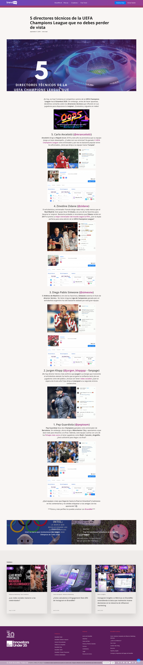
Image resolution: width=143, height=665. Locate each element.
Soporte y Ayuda (114, 650)
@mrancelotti (82, 134)
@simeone (86, 292)
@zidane (83, 206)
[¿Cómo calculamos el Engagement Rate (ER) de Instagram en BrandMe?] (71, 589)
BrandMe (88, 509)
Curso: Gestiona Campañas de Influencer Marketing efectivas (122, 637)
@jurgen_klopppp (75, 370)
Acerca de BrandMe (87, 636)
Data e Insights (102, 594)
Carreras (85, 646)
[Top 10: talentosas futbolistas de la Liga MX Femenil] (104, 532)
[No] (141, 663)
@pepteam (82, 424)
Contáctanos (86, 649)
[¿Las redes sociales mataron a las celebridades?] (27, 589)
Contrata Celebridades (60, 654)
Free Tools (113, 643)
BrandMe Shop (58, 647)
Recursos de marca (87, 654)
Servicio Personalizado (60, 642)
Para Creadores (25, 594)
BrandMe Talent (58, 649)
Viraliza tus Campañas (60, 644)
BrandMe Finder (58, 637)
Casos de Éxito (86, 641)
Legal (84, 651)
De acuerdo (106, 662)
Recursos (112, 648)
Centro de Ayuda (57, 594)
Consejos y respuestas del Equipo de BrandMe (121, 653)
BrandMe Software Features (61, 639)
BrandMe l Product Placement (62, 652)
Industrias (85, 638)
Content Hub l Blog (115, 645)
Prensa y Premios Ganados (89, 643)
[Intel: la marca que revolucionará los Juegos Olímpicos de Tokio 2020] (39, 532)
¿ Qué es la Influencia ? (115, 640)
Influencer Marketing (14, 594)
